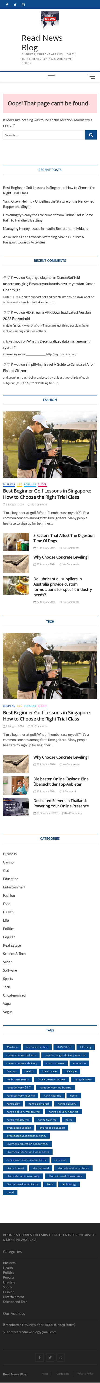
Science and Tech (15, 1302)
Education (10, 879)
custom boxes (55, 1063)
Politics (8, 929)
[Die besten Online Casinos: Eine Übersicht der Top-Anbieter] (16, 785)
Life (19, 484)
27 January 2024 (45, 601)
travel (10, 1192)
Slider (42, 484)
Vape (7, 1003)
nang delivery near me (21, 1095)
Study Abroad (15, 1168)
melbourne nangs (18, 1079)
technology (69, 1184)
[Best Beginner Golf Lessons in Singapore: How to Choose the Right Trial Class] (50, 444)
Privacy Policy (85, 1373)
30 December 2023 (47, 813)
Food (6, 904)
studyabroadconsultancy (73, 1168)
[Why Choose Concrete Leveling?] (16, 564)
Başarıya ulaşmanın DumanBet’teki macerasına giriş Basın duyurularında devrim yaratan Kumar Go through (49, 283)
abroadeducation (37, 1047)
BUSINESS (64, 1047)
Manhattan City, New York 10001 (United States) (40, 1325)
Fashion (9, 895)
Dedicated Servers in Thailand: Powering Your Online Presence (61, 803)
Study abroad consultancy (23, 1176)
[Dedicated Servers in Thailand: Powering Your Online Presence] (16, 807)
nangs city (13, 1103)
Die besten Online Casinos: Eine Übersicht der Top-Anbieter (61, 781)
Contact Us (63, 1373)
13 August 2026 (14, 504)
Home (44, 1373)
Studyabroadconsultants (22, 1184)
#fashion (12, 1047)
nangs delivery (67, 1103)
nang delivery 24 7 (19, 1087)
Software (10, 970)
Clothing (85, 1047)
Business (9, 484)
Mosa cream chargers (52, 1079)
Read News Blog (42, 42)
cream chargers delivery (22, 1063)
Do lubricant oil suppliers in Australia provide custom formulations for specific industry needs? (62, 586)
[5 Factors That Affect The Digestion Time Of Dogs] (16, 542)
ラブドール (11, 277)
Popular (30, 484)
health (29, 1071)
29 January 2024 (45, 547)
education (79, 1063)
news (68, 1119)
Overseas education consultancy (27, 1144)
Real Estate (12, 945)
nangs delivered (38, 1103)
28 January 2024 (45, 564)
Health (8, 912)
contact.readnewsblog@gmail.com (31, 1332)
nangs (74, 1095)
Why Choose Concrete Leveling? (61, 557)
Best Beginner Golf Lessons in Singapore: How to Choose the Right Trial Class (47, 494)
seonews (61, 1160)
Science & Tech (14, 953)
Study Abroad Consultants (65, 1176)
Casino (8, 862)
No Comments (38, 504)
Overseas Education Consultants (28, 1152)
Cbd (6, 870)
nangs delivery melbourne (23, 1111)
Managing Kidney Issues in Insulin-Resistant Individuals (45, 228)
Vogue (8, 1012)
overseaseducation (19, 1127)
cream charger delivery (21, 1055)
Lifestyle (71, 1071)
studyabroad (41, 1168)
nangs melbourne (18, 1119)
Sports (8, 978)
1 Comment (69, 791)
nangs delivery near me (63, 1111)
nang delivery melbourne (55, 1087)
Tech (6, 987)
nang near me (52, 1095)
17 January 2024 (45, 791)
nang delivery (83, 1079)
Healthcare (49, 1071)
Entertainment (14, 887)
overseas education (52, 1127)
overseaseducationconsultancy (26, 1135)
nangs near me (47, 1119)
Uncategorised (14, 995)
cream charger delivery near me (65, 1055)
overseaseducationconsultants (26, 1160)
